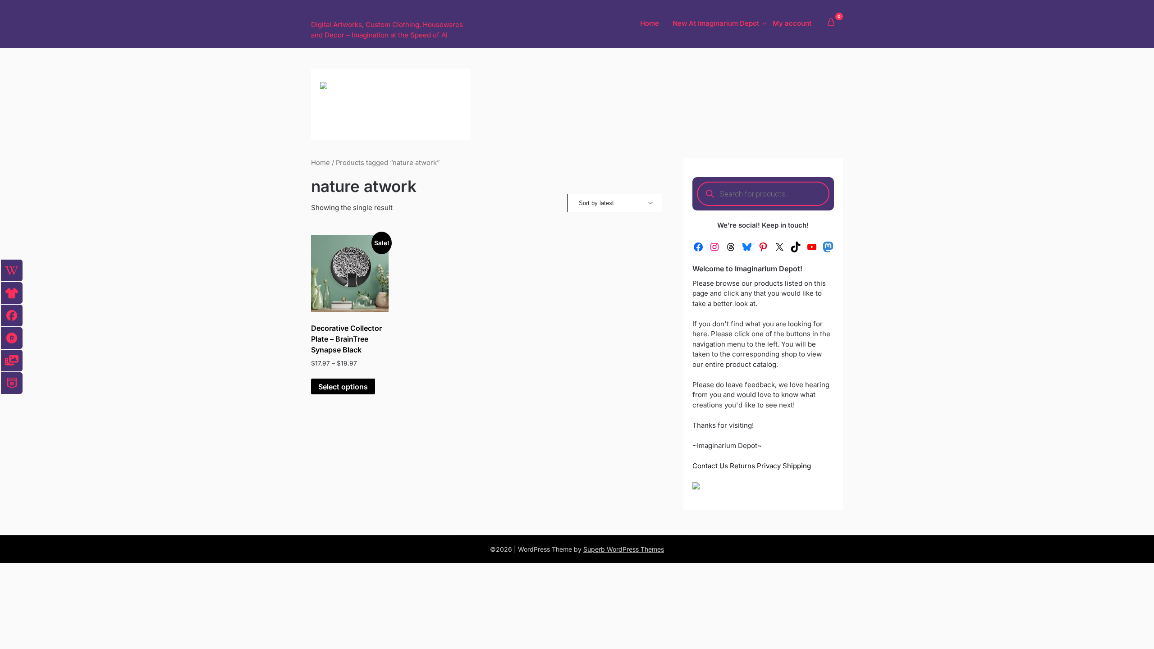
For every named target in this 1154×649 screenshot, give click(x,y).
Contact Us (710, 466)
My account (792, 23)
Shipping (797, 466)
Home (649, 23)
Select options (343, 386)
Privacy (769, 466)
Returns (742, 466)
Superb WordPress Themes (623, 549)
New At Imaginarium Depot (716, 23)
